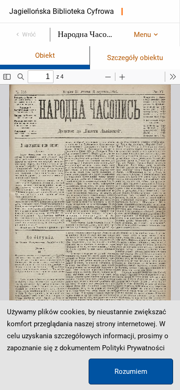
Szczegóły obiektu (135, 58)
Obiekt (45, 55)
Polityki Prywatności (133, 348)
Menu (142, 34)
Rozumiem (130, 371)
